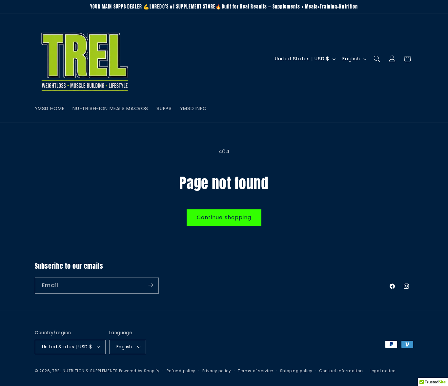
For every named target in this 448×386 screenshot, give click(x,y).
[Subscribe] (150, 285)
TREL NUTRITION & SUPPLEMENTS (85, 370)
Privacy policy (216, 370)
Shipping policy (296, 370)
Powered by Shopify (139, 370)
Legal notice (383, 370)
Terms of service (255, 370)
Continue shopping (224, 217)
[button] (376, 59)
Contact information (341, 370)
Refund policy (181, 370)
